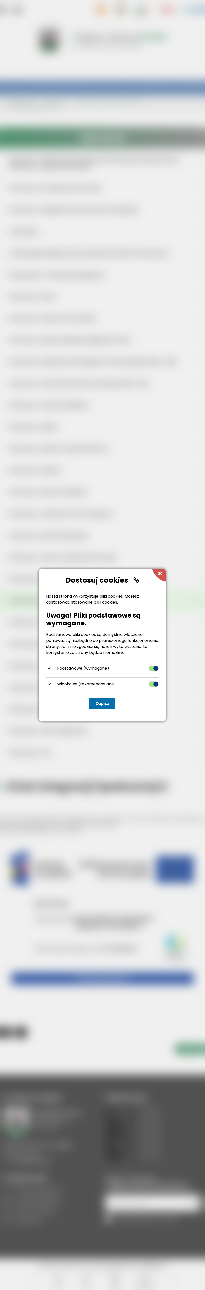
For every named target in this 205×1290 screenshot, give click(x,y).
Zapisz (102, 703)
